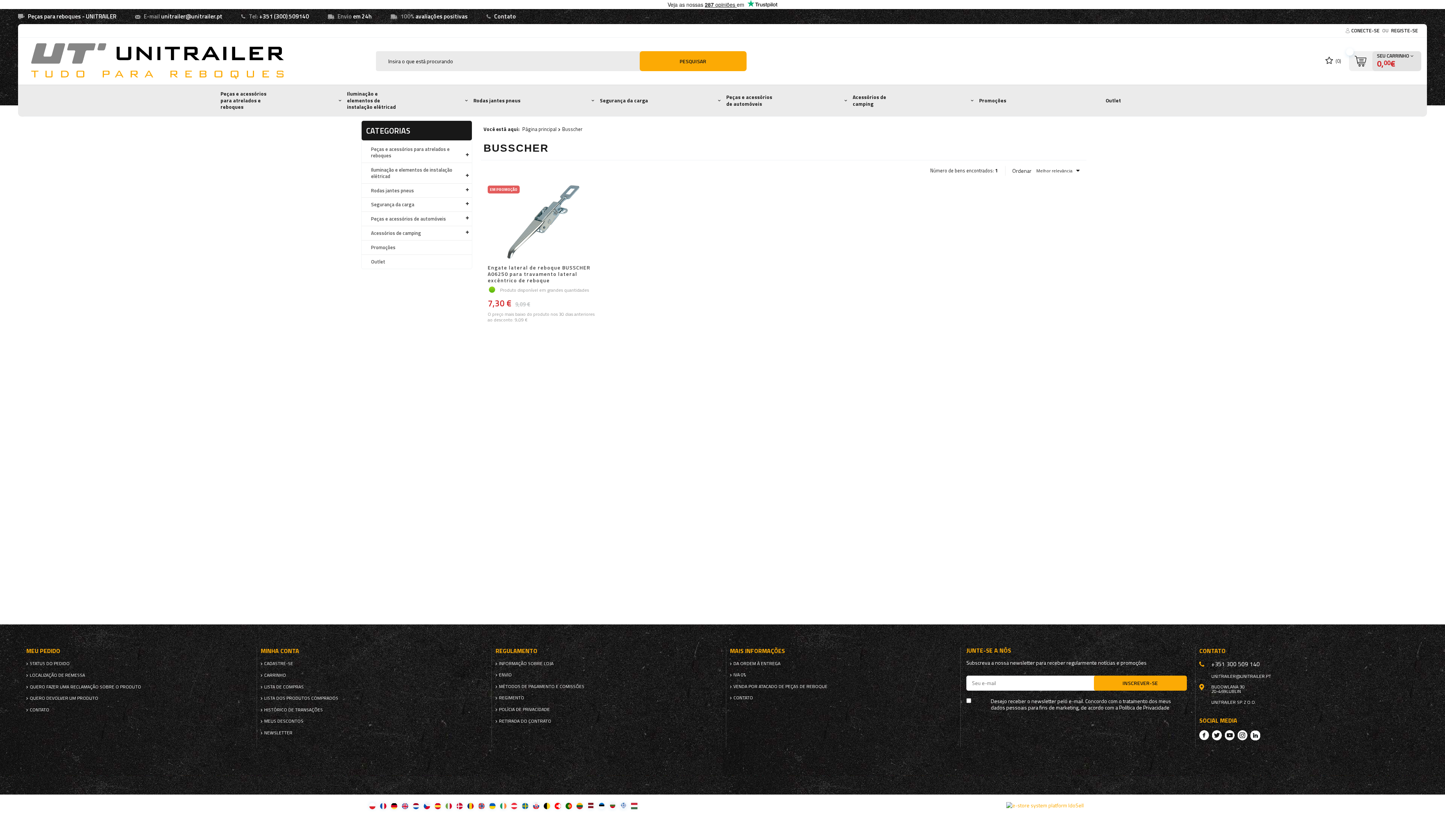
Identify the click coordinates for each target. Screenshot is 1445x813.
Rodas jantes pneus (496, 100)
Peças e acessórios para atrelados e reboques (243, 100)
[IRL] (503, 805)
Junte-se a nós (988, 650)
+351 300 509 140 (1235, 664)
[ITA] (448, 805)
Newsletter (278, 733)
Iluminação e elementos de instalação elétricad (371, 100)
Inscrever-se (1140, 683)
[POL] (372, 805)
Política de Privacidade (1144, 708)
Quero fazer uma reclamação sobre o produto (85, 687)
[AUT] (514, 805)
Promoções (992, 100)
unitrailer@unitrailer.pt (191, 16)
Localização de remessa (57, 675)
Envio (505, 675)
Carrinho (275, 675)
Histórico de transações (293, 710)
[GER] (394, 805)
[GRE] (623, 805)
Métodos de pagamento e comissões (541, 686)
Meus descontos (283, 721)
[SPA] (437, 805)
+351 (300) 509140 (284, 16)
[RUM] (470, 805)
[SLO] (536, 805)
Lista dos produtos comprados (301, 698)
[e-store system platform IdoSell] (1045, 805)
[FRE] (383, 805)
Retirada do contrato (525, 721)
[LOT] (590, 805)
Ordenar (1021, 170)
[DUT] (416, 805)
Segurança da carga (624, 100)
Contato (505, 16)
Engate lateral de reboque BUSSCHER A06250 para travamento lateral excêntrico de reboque (539, 274)
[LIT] (579, 805)
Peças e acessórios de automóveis (749, 100)
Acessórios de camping (869, 100)
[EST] (601, 805)
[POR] (568, 805)
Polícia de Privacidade (524, 709)
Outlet (1113, 100)
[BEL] (546, 805)
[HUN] (634, 805)
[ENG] (405, 805)
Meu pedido (43, 651)
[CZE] (426, 805)
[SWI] (557, 805)
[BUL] (612, 805)
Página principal (539, 129)
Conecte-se (1366, 30)
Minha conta (280, 651)
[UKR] (492, 805)
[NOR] (481, 805)
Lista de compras (284, 687)
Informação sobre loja (526, 663)
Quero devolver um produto (64, 698)
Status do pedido (50, 663)
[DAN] (459, 805)
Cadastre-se (278, 663)
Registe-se (1404, 30)
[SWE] (525, 805)
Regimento (511, 698)
